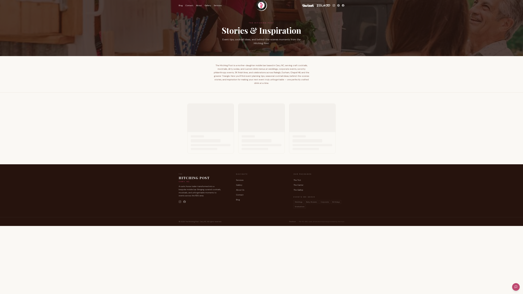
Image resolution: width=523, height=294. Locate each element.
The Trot (297, 180)
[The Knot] (308, 5)
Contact (189, 5)
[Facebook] (343, 5)
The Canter (298, 185)
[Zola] (323, 5)
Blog (181, 5)
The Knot (292, 221)
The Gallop (298, 190)
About (199, 5)
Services (218, 5)
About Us (240, 190)
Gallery (208, 5)
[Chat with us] (516, 287)
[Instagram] (334, 5)
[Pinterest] (338, 5)
